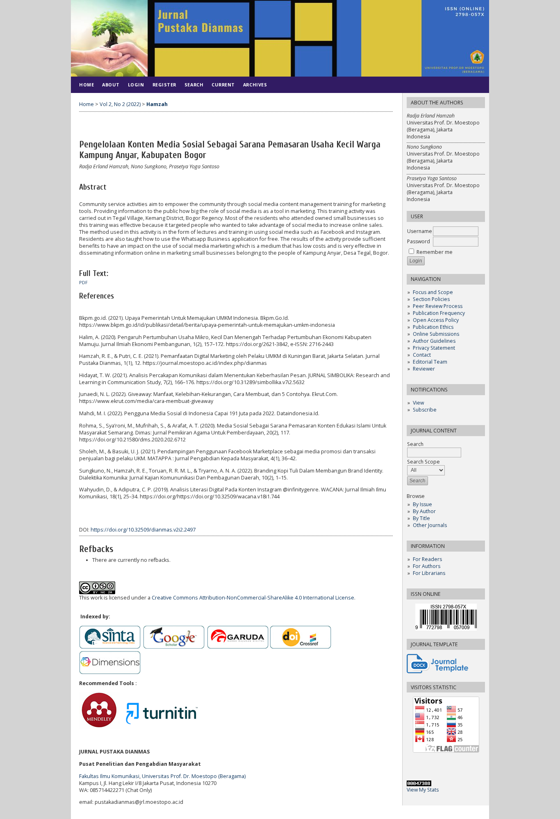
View (418, 402)
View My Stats (423, 789)
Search (193, 84)
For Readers (427, 559)
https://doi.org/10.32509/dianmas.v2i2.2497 (143, 529)
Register (164, 84)
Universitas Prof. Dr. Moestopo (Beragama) (194, 776)
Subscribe (425, 409)
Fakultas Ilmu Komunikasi (109, 776)
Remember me (435, 252)
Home (86, 84)
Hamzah (157, 104)
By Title (421, 518)
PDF (83, 282)
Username (419, 231)
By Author (424, 511)
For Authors (426, 566)
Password (418, 241)
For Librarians (429, 573)
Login (136, 84)
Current (223, 84)
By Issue (422, 504)
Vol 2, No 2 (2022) (120, 104)
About (111, 84)
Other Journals (430, 525)
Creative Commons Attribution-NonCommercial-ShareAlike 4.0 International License (253, 597)
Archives (255, 84)
